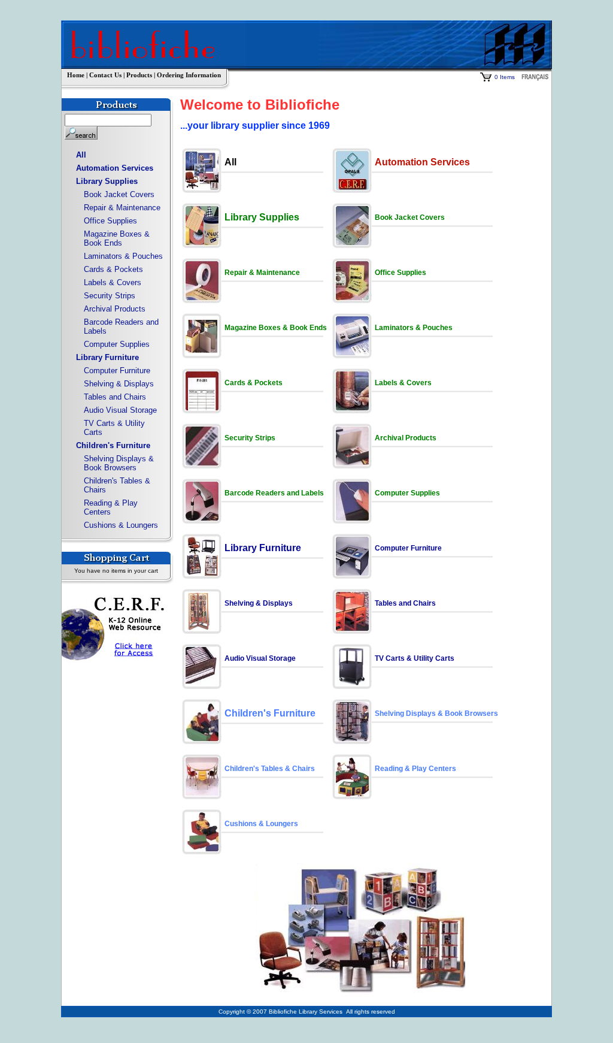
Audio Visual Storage (120, 410)
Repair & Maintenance (122, 207)
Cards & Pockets (113, 269)
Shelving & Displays (119, 383)
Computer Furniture (117, 370)
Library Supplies (107, 181)
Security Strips (109, 295)
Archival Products (114, 308)
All (81, 154)
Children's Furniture (113, 445)
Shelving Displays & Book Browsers (119, 463)
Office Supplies (110, 220)
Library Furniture (107, 357)
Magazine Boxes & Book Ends (117, 238)
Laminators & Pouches (123, 256)
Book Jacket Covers (119, 194)
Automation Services (114, 168)
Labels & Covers (112, 282)
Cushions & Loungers (121, 525)
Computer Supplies (117, 344)
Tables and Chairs (115, 396)
